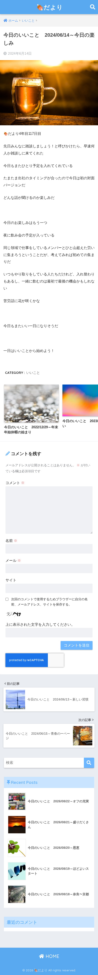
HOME (51, 956)
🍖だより (49, 7)
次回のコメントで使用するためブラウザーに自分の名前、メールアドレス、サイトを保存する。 (49, 601)
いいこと (33, 372)
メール (13, 560)
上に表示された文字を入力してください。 (40, 624)
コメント (15, 483)
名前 (11, 541)
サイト (10, 580)
